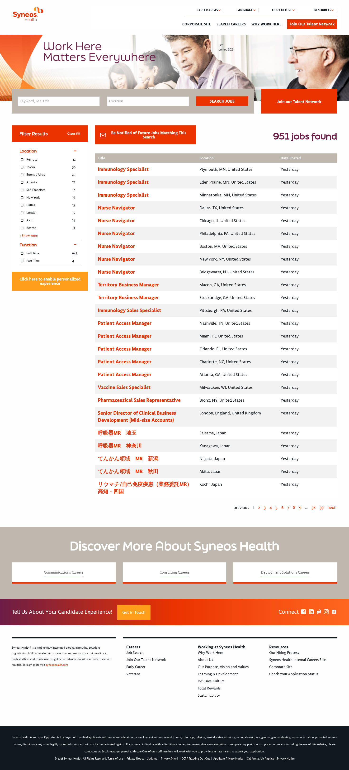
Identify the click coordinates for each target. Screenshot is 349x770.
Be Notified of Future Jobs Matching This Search (148, 135)
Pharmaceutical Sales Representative (139, 400)
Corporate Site (196, 24)
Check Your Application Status (293, 674)
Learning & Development (218, 674)
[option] (174, 68)
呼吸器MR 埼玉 (117, 433)
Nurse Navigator (116, 207)
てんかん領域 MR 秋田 (128, 471)
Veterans (133, 674)
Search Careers (231, 24)
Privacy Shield (170, 758)
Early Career (135, 667)
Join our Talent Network (299, 101)
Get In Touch (133, 612)
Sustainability (209, 695)
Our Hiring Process (284, 653)
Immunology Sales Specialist (129, 310)
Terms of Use (116, 758)
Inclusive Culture (211, 681)
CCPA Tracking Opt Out (196, 758)
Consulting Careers (174, 572)
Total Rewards (209, 688)
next (331, 507)
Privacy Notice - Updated (142, 758)
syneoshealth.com (57, 665)
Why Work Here (266, 24)
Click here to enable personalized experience (49, 281)
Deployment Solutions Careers (285, 572)
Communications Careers (63, 572)
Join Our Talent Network (312, 24)
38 (313, 507)
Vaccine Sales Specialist (124, 387)
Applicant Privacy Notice (228, 758)
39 (322, 507)
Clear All (73, 134)
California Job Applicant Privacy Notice (271, 758)
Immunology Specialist (123, 169)
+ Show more (28, 236)
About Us (205, 660)
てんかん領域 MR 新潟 (128, 458)
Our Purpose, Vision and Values (223, 667)
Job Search (135, 653)
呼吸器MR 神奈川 (120, 445)
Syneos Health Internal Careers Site (297, 660)
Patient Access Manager (124, 323)
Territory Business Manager (128, 284)
